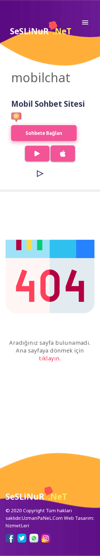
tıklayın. (50, 358)
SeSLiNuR (40, 31)
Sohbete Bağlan (44, 133)
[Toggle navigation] (85, 22)
